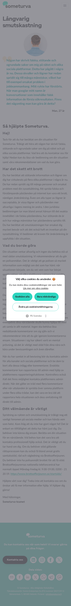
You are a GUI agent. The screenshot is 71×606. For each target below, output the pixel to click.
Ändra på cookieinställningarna (35, 307)
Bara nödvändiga (46, 297)
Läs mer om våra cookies (35, 288)
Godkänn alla (22, 297)
